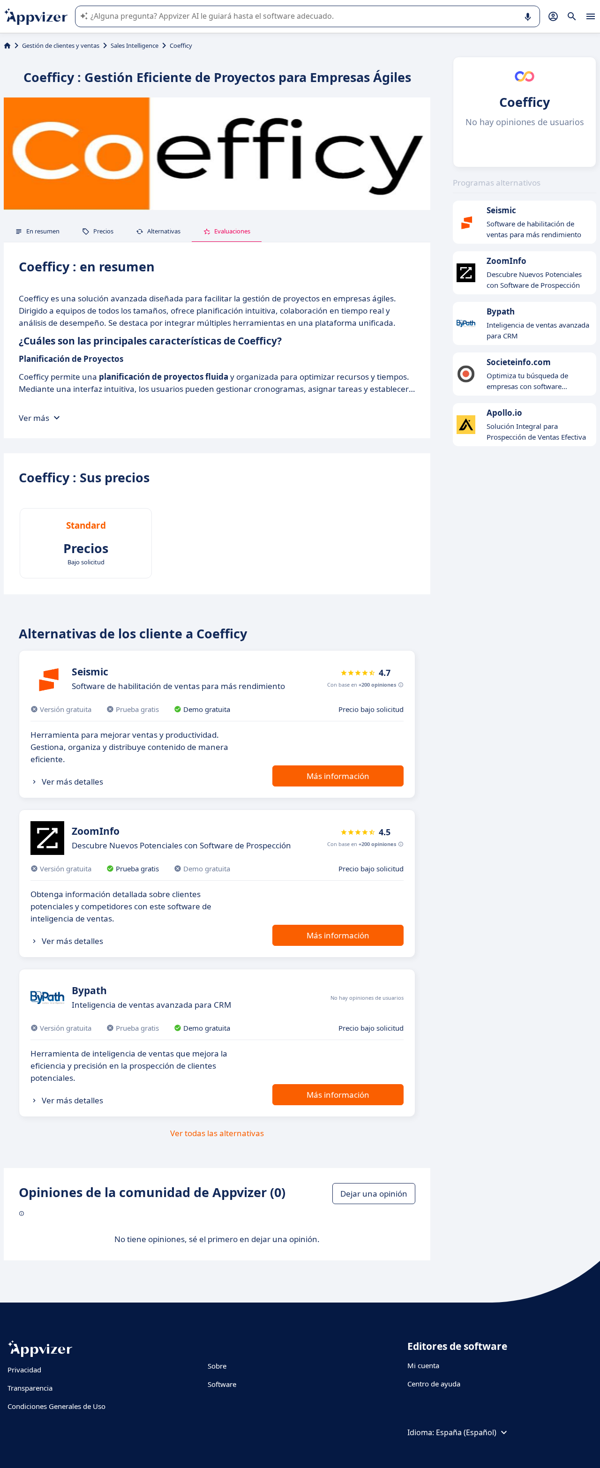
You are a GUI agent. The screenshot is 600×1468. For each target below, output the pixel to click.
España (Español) (466, 1432)
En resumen (43, 231)
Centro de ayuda (433, 1383)
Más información (338, 776)
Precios (103, 231)
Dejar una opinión (373, 1193)
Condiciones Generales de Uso (56, 1406)
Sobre (217, 1366)
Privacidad (24, 1369)
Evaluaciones (232, 231)
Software (222, 1384)
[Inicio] (7, 45)
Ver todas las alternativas (217, 1133)
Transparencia (30, 1388)
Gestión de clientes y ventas (60, 45)
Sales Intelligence (134, 45)
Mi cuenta (423, 1365)
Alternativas (163, 231)
